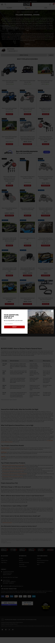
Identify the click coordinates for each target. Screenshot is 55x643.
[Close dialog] (52, 311)
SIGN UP (14, 327)
